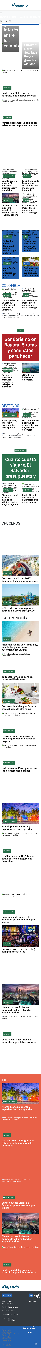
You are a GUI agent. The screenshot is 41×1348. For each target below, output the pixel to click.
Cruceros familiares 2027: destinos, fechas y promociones (20, 580)
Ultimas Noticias (11, 1319)
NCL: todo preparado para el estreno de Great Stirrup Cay (18, 609)
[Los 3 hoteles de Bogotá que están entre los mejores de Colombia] (30, 174)
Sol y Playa (10, 1302)
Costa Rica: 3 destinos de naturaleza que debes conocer (19, 94)
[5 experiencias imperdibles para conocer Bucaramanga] (30, 198)
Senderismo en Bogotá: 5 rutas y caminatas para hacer (20, 347)
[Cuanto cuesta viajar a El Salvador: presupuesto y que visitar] (10, 174)
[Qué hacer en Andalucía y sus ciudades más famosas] (30, 261)
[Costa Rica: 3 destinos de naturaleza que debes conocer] (30, 488)
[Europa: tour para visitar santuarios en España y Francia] (30, 235)
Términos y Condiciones (6, 1345)
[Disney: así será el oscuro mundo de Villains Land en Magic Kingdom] (10, 198)
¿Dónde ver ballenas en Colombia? (28, 377)
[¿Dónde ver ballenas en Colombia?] (30, 368)
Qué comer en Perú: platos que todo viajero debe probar (19, 769)
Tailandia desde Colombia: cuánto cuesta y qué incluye (10, 247)
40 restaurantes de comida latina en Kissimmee (17, 678)
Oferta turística (5, 1302)
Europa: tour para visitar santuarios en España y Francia (30, 246)
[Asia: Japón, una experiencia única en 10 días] (10, 261)
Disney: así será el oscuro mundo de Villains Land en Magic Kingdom (10, 210)
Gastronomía (13, 1314)
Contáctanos (29, 1327)
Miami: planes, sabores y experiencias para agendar (9, 424)
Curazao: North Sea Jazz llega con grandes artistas (30, 54)
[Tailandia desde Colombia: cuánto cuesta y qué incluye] (10, 235)
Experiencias (13, 1307)
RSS (30, 1332)
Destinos (15, 17)
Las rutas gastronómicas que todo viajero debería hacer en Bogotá (18, 738)
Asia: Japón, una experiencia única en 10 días (9, 273)
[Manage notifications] (36, 1343)
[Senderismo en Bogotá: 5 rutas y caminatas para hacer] (20, 323)
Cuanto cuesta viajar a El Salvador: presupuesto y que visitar (9, 185)
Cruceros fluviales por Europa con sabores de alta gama (19, 708)
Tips (3, 1318)
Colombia (33, 17)
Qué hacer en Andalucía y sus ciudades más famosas (31, 272)
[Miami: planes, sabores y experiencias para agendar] (10, 413)
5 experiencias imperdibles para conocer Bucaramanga (30, 209)
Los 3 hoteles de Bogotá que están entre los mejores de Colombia (30, 185)
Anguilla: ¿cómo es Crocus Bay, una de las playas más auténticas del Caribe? (20, 647)
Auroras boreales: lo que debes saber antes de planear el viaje (20, 124)
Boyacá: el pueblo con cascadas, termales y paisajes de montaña (7, 380)
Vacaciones (24, 17)
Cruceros (11, 1311)
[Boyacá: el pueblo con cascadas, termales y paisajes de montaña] (10, 368)
